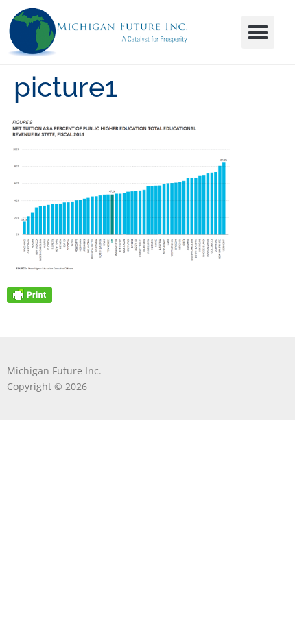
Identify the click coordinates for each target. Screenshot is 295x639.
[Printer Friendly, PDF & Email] (29, 293)
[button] (257, 32)
